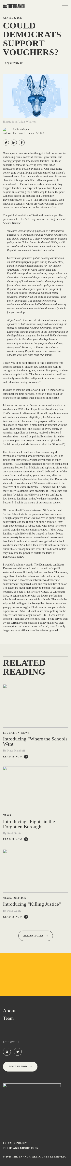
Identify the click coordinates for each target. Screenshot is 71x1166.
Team (8, 1018)
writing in (52, 219)
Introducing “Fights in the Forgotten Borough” (29, 824)
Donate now (18, 1066)
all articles (33, 935)
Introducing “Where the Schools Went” (35, 741)
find (48, 370)
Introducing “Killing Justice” (32, 904)
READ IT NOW (12, 756)
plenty (54, 370)
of (60, 370)
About (9, 1010)
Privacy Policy (15, 1143)
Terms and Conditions (20, 1148)
